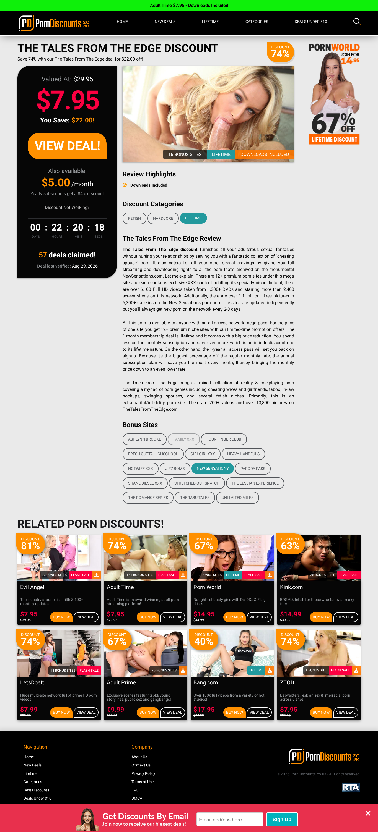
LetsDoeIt (32, 682)
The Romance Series (148, 497)
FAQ (135, 790)
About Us (139, 757)
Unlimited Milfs (237, 497)
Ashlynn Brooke (144, 439)
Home (122, 21)
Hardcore (163, 218)
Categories (256, 21)
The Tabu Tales (194, 497)
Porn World (207, 587)
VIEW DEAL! (67, 145)
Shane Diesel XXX (145, 483)
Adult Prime (121, 682)
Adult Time (120, 587)
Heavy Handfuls (243, 454)
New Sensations (213, 468)
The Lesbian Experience (255, 483)
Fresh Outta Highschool (153, 454)
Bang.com (205, 682)
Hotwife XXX (140, 468)
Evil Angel (32, 587)
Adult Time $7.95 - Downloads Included (189, 5)
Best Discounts (36, 790)
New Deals (165, 21)
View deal (86, 617)
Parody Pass (252, 468)
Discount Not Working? (67, 207)
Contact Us (141, 765)
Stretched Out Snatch (196, 483)
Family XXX (183, 439)
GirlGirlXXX (202, 454)
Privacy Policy (143, 773)
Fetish (134, 218)
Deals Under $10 (311, 21)
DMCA (136, 798)
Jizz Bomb (175, 468)
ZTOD (287, 682)
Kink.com (291, 587)
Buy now (61, 617)
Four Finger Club (223, 439)
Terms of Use (142, 781)
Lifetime (210, 21)
